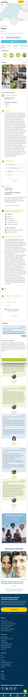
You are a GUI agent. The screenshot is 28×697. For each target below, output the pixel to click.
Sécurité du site (14, 315)
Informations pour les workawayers (8, 623)
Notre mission (4, 649)
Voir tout (24, 62)
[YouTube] (6, 688)
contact (14, 41)
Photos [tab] (9, 46)
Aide (2, 655)
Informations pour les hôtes (6, 622)
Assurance (3, 660)
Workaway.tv (3, 640)
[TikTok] (14, 688)
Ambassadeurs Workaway (6, 645)
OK (14, 359)
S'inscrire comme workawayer (7, 625)
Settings (22, 355)
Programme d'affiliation (6, 647)
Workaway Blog (4, 637)
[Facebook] (2, 688)
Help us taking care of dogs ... (16, 450)
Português (3, 679)
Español (2, 677)
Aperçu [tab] (3, 46)
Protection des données (6, 665)
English (2, 673)
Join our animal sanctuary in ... (16, 416)
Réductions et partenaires (6, 630)
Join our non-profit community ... (16, 328)
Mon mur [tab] (15, 46)
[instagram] (10, 688)
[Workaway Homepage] (5, 1)
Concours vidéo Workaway (6, 643)
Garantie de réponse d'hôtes (7, 662)
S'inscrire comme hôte (5, 627)
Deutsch (2, 675)
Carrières (3, 667)
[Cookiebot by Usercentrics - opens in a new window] (21, 336)
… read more (13, 372)
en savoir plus (14, 518)
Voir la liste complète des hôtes (14, 590)
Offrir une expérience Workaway (8, 628)
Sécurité (2, 657)
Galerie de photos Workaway (7, 638)
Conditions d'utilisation (5, 664)
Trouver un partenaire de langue (12, 205)
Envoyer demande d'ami (13, 37)
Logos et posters (4, 642)
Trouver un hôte (4, 620)
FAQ (2, 658)
